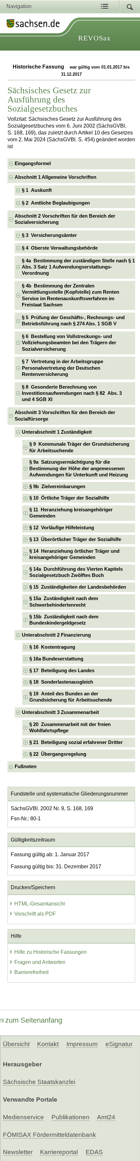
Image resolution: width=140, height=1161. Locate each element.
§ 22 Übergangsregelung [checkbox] (57, 754)
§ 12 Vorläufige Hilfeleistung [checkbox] (61, 527)
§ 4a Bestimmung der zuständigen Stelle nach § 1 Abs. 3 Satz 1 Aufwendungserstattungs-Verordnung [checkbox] (78, 267)
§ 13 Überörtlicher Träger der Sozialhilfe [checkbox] (75, 539)
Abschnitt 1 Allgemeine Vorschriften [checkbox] (55, 177)
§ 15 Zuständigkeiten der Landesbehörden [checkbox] (77, 587)
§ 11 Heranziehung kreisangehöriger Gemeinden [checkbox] (71, 513)
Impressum (82, 1044)
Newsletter (18, 1152)
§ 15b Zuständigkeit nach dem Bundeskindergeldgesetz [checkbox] (63, 620)
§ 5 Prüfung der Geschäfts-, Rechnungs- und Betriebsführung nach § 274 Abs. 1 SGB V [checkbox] (73, 320)
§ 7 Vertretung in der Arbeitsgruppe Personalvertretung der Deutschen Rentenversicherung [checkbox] (62, 368)
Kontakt (48, 1044)
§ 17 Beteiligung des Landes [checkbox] (61, 670)
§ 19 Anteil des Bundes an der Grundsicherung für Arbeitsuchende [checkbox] (70, 697)
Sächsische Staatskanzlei (39, 1081)
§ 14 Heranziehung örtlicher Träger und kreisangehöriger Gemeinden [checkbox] (74, 554)
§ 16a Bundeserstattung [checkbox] (56, 658)
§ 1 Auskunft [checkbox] (37, 190)
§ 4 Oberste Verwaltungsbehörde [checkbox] (60, 248)
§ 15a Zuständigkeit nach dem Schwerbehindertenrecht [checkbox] (63, 601)
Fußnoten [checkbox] (25, 766)
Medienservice (23, 1117)
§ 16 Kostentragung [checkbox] (52, 647)
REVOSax (94, 38)
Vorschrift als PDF (35, 914)
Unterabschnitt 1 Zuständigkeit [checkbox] (57, 432)
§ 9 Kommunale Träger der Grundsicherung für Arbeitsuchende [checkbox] (79, 447)
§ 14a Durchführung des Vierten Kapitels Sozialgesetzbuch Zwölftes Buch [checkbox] (76, 572)
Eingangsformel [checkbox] (33, 163)
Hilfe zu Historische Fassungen (50, 952)
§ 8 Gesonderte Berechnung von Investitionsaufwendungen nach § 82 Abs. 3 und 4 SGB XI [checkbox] (72, 393)
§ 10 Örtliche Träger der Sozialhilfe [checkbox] (69, 498)
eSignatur (119, 1044)
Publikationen (70, 1117)
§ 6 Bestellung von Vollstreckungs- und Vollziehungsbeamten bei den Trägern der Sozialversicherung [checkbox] (69, 343)
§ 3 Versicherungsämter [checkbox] (49, 235)
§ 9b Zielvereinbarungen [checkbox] (57, 486)
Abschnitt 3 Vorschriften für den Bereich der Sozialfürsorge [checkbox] (65, 415)
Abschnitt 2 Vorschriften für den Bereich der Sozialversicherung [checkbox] (65, 219)
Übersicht (16, 1044)
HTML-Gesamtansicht (39, 903)
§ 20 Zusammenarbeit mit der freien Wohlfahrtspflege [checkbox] (70, 727)
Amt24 (106, 1117)
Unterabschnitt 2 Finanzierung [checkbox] (56, 635)
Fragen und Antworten (39, 962)
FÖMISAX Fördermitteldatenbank (49, 1134)
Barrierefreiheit (31, 972)
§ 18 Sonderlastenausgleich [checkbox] (61, 682)
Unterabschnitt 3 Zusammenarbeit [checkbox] (60, 712)
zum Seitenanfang (33, 1020)
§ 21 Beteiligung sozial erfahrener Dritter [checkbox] (76, 742)
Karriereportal (59, 1152)
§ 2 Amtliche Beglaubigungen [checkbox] (56, 203)
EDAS (94, 1152)
